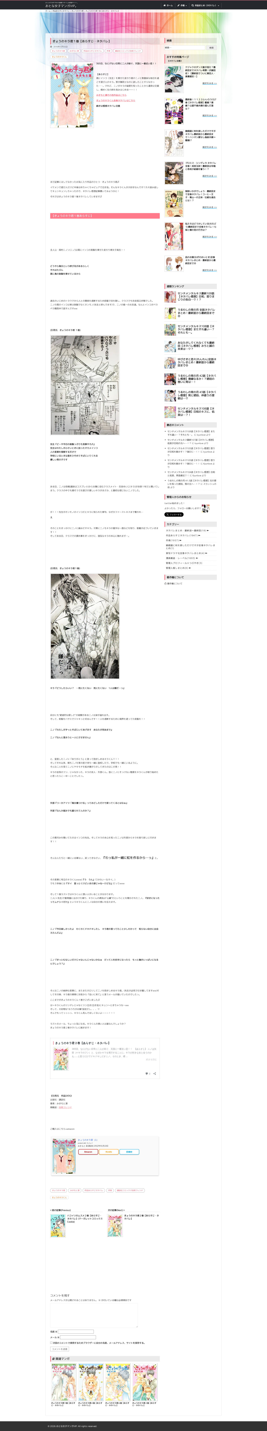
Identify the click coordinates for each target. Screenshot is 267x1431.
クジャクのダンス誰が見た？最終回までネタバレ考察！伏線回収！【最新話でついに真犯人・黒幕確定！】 (200, 72)
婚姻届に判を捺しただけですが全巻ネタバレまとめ (190, 547)
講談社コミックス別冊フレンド (128, 51)
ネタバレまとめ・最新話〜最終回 (186, 530)
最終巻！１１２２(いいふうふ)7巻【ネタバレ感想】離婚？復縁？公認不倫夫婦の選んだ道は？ (200, 104)
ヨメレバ (90, 1143)
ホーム (169, 5)
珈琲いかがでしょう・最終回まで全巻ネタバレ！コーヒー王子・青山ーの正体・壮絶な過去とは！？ (200, 196)
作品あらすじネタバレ (92, 51)
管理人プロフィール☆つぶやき (184, 563)
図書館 (129, 1152)
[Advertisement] (133, 23)
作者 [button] (182, 5)
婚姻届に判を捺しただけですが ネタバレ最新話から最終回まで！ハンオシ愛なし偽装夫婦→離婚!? (200, 136)
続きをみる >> (210, 83)
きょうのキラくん (59, 57)
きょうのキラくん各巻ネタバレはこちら (115, 100)
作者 (108, 51)
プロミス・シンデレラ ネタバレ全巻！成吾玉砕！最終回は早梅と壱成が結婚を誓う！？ (200, 166)
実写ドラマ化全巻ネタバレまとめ (185, 553)
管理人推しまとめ (177, 567)
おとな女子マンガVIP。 (61, 6)
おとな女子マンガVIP (66, 1426)
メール (54, 1337)
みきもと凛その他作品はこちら (111, 95)
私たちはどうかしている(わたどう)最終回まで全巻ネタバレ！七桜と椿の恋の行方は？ (200, 226)
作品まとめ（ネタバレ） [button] (206, 5)
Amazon (88, 1152)
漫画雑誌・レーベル (180, 558)
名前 (53, 1331)
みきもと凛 (74, 51)
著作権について (174, 583)
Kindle (109, 1152)
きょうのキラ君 (58, 51)
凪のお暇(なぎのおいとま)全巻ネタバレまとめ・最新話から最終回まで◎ (200, 260)
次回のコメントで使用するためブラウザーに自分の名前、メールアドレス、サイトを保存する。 (99, 1342)
